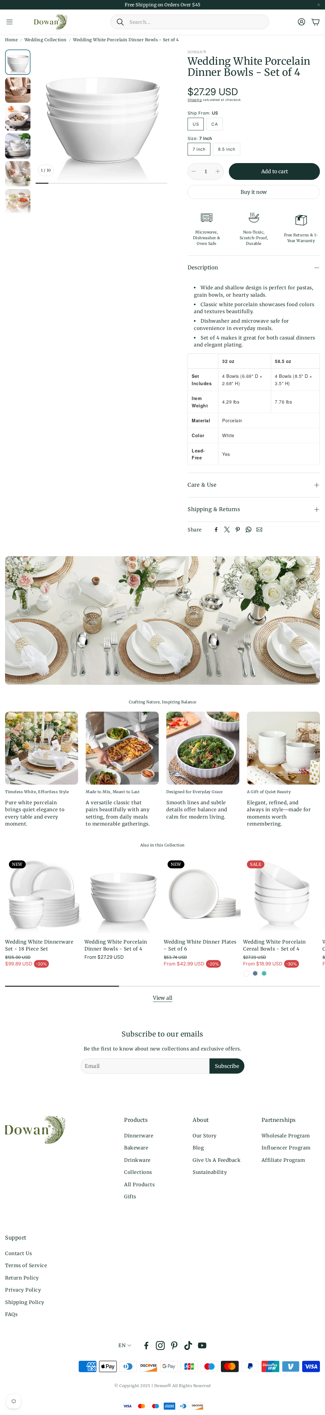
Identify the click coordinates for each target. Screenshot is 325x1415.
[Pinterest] (238, 529)
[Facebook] (216, 529)
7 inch (199, 149)
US (196, 124)
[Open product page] (122, 895)
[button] (190, 22)
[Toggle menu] (9, 21)
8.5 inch (226, 149)
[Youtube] (202, 1345)
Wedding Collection (45, 40)
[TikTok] (188, 1345)
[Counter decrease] (193, 171)
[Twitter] (227, 529)
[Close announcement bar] (318, 5)
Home (11, 40)
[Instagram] (160, 1345)
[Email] (259, 529)
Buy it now (254, 192)
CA (214, 124)
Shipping (195, 100)
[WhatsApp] (248, 529)
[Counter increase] (217, 171)
